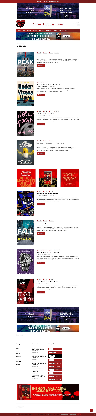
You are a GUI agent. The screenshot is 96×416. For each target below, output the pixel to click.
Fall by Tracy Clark (43, 223)
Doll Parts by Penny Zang (45, 114)
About (66, 30)
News (24, 30)
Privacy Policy (20, 406)
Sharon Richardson (41, 145)
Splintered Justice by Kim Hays (47, 193)
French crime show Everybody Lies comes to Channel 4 (39, 349)
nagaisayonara (40, 283)
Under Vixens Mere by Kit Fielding (48, 84)
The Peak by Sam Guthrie (45, 55)
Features (35, 30)
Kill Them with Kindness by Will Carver (50, 143)
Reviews (29, 30)
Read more (40, 65)
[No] (94, 414)
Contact (61, 30)
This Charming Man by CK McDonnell (48, 252)
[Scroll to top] (91, 410)
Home (19, 30)
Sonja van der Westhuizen (42, 86)
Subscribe (48, 30)
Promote (55, 30)
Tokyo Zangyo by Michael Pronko (47, 282)
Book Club (41, 30)
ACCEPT (79, 414)
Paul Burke (40, 254)
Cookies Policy (20, 407)
